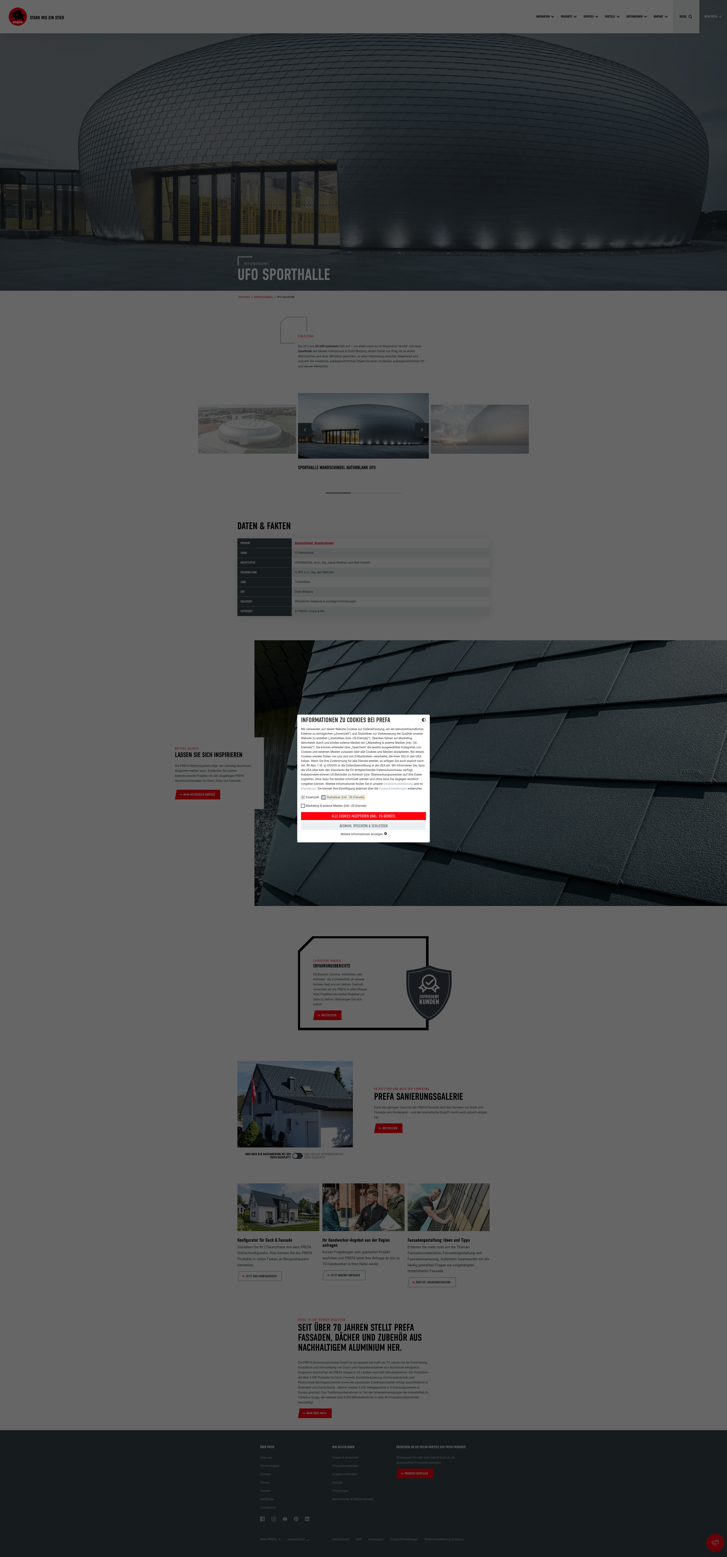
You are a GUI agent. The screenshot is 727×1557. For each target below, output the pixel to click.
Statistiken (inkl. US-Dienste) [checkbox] (345, 797)
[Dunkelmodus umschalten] (424, 720)
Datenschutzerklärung (398, 784)
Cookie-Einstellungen (393, 788)
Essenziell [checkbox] (312, 797)
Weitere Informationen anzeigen (362, 834)
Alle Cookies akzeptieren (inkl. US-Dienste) (363, 816)
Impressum (308, 788)
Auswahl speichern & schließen (363, 825)
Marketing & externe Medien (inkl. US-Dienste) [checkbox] (336, 806)
